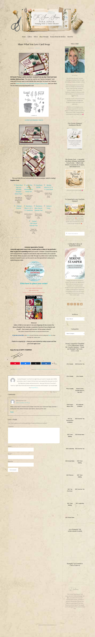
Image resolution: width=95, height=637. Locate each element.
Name (10, 446)
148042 (28, 199)
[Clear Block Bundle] (38, 187)
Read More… (35, 387)
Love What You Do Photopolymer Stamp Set (34, 120)
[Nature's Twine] (48, 208)
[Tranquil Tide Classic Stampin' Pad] (33, 225)
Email (10, 454)
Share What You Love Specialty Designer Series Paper (32, 83)
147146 (33, 233)
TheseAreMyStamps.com (17, 237)
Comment (11, 426)
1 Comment (37, 48)
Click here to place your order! (34, 283)
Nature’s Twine (48, 211)
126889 (18, 213)
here (28, 335)
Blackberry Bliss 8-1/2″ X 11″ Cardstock (28, 215)
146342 (48, 213)
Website (10, 461)
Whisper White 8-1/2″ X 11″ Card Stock (48, 195)
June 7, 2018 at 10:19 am (23, 402)
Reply (12, 412)
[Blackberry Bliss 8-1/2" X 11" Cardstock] (28, 210)
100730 (48, 197)
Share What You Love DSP (52, 369)
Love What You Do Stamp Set (41, 369)
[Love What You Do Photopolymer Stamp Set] (28, 191)
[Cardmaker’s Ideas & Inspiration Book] (75, 278)
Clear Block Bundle (38, 191)
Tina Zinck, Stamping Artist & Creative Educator (47, 20)
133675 (28, 218)
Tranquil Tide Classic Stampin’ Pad (33, 231)
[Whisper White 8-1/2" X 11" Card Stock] (48, 189)
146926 (18, 202)
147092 (38, 218)
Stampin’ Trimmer (18, 211)
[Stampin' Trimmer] (18, 208)
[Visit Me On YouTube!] (75, 59)
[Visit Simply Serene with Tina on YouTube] (75, 214)
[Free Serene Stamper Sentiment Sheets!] (75, 150)
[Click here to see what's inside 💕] (75, 188)
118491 (38, 192)
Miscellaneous (18, 369)
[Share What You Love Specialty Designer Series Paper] (18, 194)
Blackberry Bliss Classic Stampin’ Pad (38, 215)
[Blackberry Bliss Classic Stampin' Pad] (38, 210)
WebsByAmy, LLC (53, 624)
